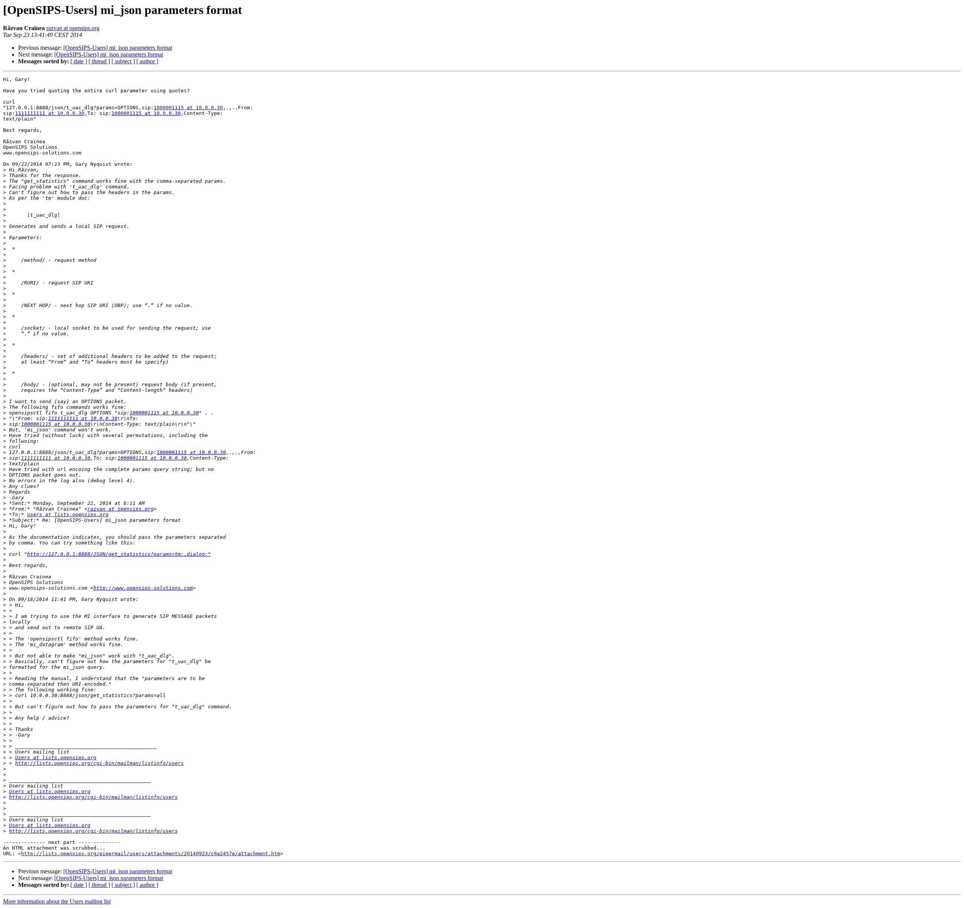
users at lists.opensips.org (67, 514)
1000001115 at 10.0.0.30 (188, 107)
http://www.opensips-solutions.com (143, 588)
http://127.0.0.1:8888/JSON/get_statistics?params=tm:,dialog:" (119, 554)
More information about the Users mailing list (57, 901)
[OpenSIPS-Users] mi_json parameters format (117, 47)
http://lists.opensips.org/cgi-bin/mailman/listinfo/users (99, 763)
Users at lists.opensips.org (55, 757)
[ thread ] (99, 61)
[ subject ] (123, 61)
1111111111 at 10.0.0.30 (49, 113)
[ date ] (78, 61)
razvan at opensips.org (72, 28)
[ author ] (147, 61)
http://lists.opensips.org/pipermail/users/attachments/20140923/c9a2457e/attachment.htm (150, 853)
